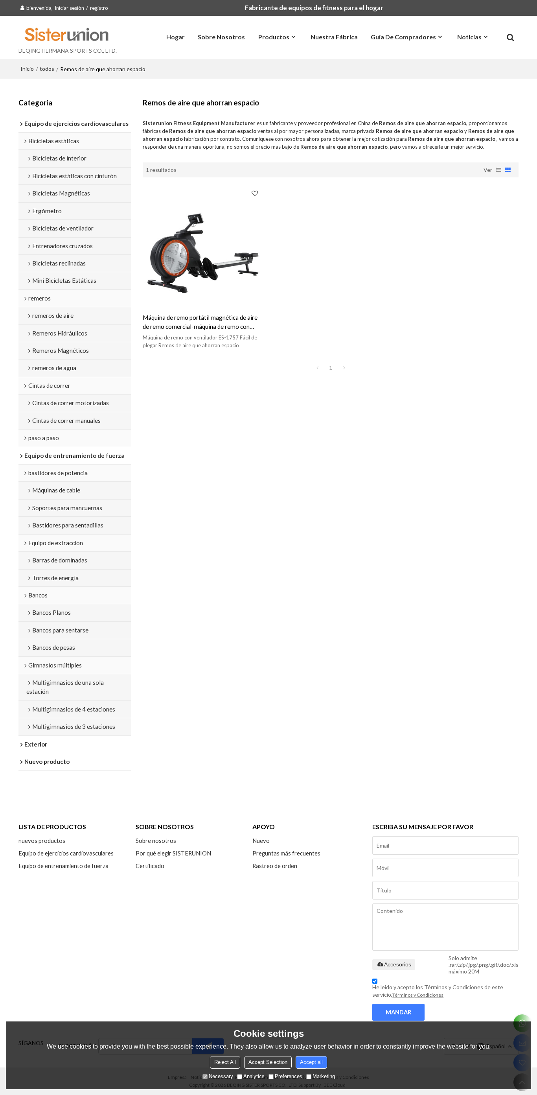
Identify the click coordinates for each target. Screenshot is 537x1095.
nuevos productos (41, 840)
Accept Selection (267, 1062)
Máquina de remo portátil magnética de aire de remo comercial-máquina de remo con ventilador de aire (200, 323)
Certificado (150, 865)
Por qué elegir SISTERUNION (173, 853)
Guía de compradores (403, 37)
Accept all (311, 1062)
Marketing (324, 1076)
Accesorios (397, 964)
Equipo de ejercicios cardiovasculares (66, 853)
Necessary (221, 1076)
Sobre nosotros (221, 37)
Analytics (254, 1076)
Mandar (398, 1012)
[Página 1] (317, 368)
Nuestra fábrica (334, 37)
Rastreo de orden (274, 865)
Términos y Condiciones (417, 995)
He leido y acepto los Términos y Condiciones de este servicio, (437, 991)
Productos (273, 37)
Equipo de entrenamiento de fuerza (63, 865)
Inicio (27, 68)
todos (47, 68)
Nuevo (261, 840)
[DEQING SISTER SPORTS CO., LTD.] (67, 34)
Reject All (225, 1062)
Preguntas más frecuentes (286, 853)
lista (498, 170)
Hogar (175, 37)
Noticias (469, 37)
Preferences (288, 1076)
